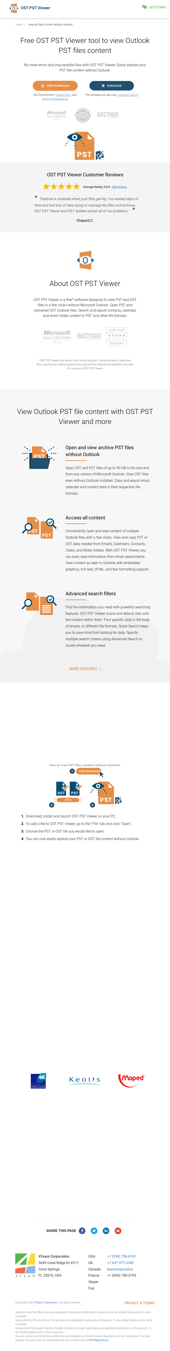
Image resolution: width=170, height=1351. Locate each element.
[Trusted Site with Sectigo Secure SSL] (110, 115)
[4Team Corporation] (25, 1265)
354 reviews (119, 187)
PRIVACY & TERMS (140, 1303)
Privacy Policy (63, 94)
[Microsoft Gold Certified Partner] (59, 115)
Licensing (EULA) (128, 94)
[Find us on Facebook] (82, 1231)
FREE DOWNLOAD (57, 85)
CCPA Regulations (97, 1340)
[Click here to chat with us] (154, 7)
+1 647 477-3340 (120, 1263)
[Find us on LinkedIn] (106, 1231)
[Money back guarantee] (85, 115)
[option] (38, 1081)
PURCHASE (114, 85)
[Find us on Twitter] (94, 1231)
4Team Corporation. (46, 1302)
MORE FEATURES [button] (83, 669)
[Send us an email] (118, 1231)
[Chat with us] (116, 337)
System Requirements (55, 98)
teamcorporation (120, 1269)
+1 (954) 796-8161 (121, 1256)
